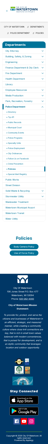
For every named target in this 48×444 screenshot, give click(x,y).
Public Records (14, 122)
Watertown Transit (14, 213)
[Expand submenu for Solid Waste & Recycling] (42, 190)
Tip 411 (11, 117)
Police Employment (16, 148)
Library (9, 84)
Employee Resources (16, 90)
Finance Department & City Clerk (22, 67)
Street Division (12, 185)
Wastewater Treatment (16, 202)
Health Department (15, 78)
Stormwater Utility (14, 196)
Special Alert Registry (17, 174)
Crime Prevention (15, 164)
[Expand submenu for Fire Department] (42, 73)
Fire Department (13, 73)
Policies (40, 33)
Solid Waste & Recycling (17, 191)
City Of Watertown (14, 27)
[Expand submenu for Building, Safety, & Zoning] (42, 56)
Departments (37, 27)
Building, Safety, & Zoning (18, 56)
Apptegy (29, 440)
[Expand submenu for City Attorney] (42, 51)
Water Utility (11, 218)
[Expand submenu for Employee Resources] (42, 90)
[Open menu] (6, 10)
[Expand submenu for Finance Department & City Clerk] (42, 67)
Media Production (14, 95)
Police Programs (15, 138)
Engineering (11, 62)
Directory (12, 112)
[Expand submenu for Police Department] (42, 107)
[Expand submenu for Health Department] (42, 78)
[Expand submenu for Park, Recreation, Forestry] (42, 101)
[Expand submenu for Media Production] (42, 95)
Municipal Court (15, 127)
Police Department (20, 33)
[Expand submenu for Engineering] (42, 62)
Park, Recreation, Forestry (18, 101)
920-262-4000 (26, 299)
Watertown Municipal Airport (20, 207)
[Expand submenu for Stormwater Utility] (42, 196)
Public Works (12, 179)
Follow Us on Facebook (18, 158)
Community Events (16, 133)
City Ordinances (15, 153)
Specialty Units (14, 143)
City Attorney (12, 51)
